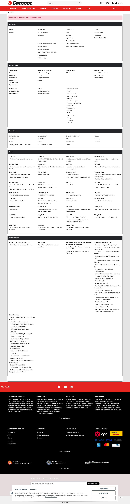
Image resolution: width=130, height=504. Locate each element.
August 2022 (41, 182)
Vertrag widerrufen (65, 418)
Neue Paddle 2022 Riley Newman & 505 (106, 185)
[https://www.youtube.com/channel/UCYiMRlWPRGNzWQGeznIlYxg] (65, 387)
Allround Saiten (13, 82)
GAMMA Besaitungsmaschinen (75, 46)
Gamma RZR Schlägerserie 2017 (19, 242)
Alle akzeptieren (103, 488)
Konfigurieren (103, 493)
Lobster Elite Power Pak (102, 187)
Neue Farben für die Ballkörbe (103, 201)
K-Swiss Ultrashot (72, 201)
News (11, 29)
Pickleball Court (71, 93)
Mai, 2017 (69, 215)
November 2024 (99, 172)
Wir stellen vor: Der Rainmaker (19, 177)
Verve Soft (70, 185)
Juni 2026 (12, 156)
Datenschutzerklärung (51, 497)
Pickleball (69, 122)
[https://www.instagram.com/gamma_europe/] (71, 387)
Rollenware (12, 75)
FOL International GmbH (45, 144)
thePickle (69, 98)
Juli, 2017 (12, 215)
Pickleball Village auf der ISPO (103, 179)
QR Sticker (12, 139)
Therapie (69, 118)
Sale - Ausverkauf (72, 96)
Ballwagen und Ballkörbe (74, 103)
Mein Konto (97, 35)
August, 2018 (42, 206)
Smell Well (41, 139)
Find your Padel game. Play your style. (21, 159)
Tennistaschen (71, 108)
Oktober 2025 (13, 164)
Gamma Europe (42, 46)
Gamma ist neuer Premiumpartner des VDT (107, 209)
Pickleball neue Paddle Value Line (104, 195)
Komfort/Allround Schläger (101, 73)
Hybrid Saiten (13, 85)
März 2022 (97, 182)
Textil (68, 113)
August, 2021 (70, 192)
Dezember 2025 (99, 156)
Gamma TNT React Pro (45, 203)
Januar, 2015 (70, 225)
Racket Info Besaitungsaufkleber (19, 195)
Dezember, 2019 (99, 198)
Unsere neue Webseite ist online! (76, 217)
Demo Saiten (13, 77)
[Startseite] (8, 12)
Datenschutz (69, 29)
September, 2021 (43, 192)
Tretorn (68, 144)
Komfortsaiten (13, 73)
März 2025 (12, 172)
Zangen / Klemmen (43, 77)
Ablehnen (103, 498)
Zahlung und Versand (44, 32)
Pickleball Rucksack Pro (74, 195)
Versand (66, 502)
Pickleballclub (70, 141)
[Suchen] (79, 3)
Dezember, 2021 (14, 192)
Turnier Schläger (99, 75)
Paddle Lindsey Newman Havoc (47, 187)
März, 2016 (41, 225)
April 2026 (41, 156)
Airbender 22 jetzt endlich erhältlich (20, 174)
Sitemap (68, 35)
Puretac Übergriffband (73, 174)
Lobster (40, 141)
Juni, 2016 (12, 225)
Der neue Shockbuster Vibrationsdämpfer (78, 177)
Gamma (11, 141)
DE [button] (101, 3)
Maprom (96, 136)
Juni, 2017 (41, 215)
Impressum (69, 38)
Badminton (41, 80)
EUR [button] (107, 3)
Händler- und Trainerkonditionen (47, 52)
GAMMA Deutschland (72, 43)
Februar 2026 (70, 156)
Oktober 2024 (13, 182)
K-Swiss (68, 139)
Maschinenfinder (42, 55)
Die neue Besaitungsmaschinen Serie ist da (107, 167)
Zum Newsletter (93, 483)
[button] (113, 3)
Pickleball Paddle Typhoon (17, 201)
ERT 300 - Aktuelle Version (46, 185)
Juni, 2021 (12, 198)
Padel (68, 91)
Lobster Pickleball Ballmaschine (47, 201)
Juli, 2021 (97, 192)
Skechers (97, 141)
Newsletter (41, 35)
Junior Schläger (98, 77)
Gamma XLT (14, 209)
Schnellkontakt (98, 32)
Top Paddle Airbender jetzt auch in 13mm (22, 189)
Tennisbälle (70, 105)
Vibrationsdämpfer (72, 101)
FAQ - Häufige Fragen (44, 73)
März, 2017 (97, 215)
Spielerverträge (42, 58)
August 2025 (41, 164)
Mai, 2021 (40, 198)
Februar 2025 (42, 172)
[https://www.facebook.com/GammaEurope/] (59, 387)
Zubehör (40, 75)
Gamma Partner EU (100, 38)
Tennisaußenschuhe (43, 91)
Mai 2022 (68, 182)
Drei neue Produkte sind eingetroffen (48, 217)
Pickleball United (14, 136)
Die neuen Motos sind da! (17, 217)
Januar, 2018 (98, 206)
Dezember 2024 (70, 172)
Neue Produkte (14, 315)
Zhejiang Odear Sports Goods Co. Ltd (20, 144)
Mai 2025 (97, 164)
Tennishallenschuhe (43, 93)
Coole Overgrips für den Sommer (48, 209)
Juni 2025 (69, 164)
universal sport (42, 136)
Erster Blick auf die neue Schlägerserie (106, 217)
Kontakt (11, 32)
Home (96, 29)
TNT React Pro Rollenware (46, 195)
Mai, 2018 (69, 206)
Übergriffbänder (13, 93)
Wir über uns (41, 29)
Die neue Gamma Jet (44, 211)
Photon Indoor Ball (43, 174)
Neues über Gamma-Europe (102, 242)
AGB (67, 32)
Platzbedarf (70, 120)
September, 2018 (14, 206)
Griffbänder (41, 242)
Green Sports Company (73, 136)
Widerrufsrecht (70, 41)
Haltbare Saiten (13, 80)
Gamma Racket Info (43, 49)
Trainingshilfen (71, 115)
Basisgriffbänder (14, 91)
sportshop (97, 139)
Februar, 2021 (70, 198)
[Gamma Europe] (20, 3)
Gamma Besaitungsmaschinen (47, 43)
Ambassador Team (72, 88)
